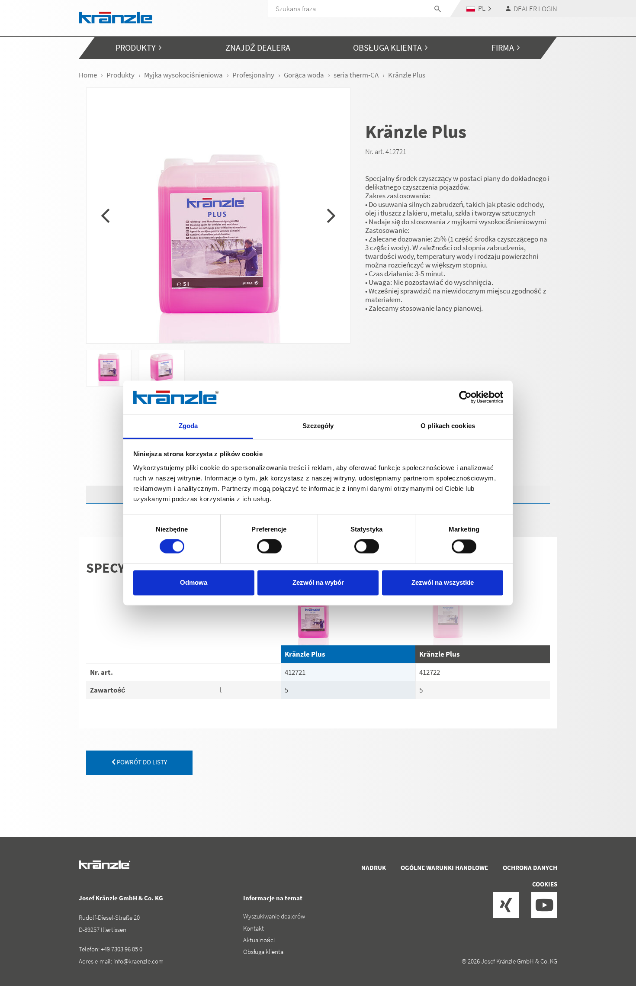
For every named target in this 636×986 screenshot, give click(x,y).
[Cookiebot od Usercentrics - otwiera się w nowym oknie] (465, 397)
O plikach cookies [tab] (448, 425)
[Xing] (506, 905)
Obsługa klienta (263, 951)
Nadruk (373, 868)
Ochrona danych (530, 868)
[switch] (269, 547)
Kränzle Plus (305, 654)
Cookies (544, 884)
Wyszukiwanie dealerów (274, 916)
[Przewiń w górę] (606, 942)
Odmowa (193, 582)
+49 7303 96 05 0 (121, 949)
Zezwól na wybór (318, 582)
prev (105, 215)
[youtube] (544, 905)
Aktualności (259, 940)
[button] (479, 8)
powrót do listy (141, 762)
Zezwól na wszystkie (442, 582)
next (331, 215)
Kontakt (253, 928)
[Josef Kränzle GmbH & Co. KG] (115, 17)
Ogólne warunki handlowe (444, 868)
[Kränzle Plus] (348, 612)
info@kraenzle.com (138, 961)
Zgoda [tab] (188, 425)
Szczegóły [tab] (318, 425)
